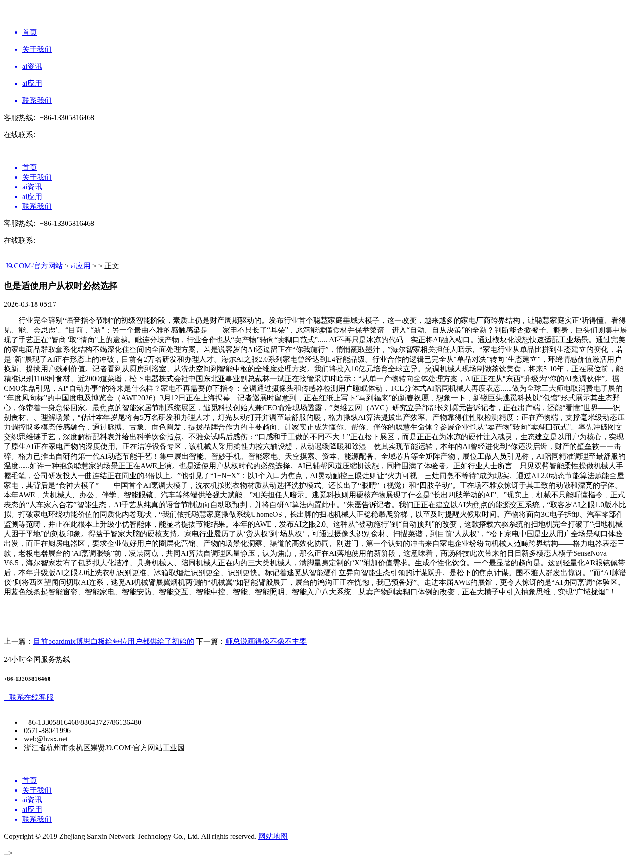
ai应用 (81, 266)
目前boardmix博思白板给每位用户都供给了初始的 (113, 641)
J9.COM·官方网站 (34, 266)
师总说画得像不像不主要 (266, 641)
